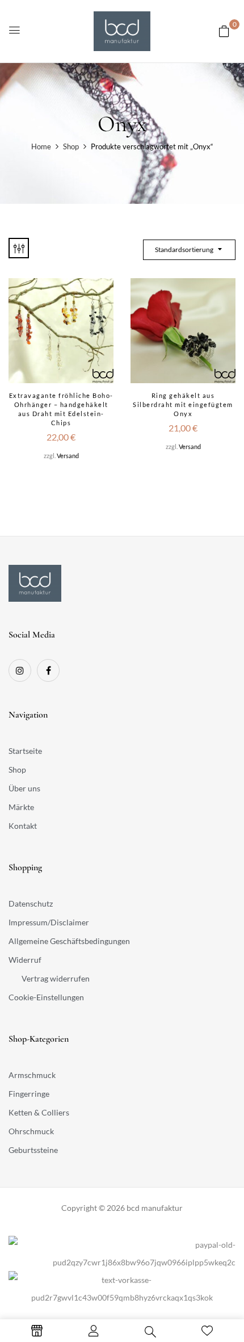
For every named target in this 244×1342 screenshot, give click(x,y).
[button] (224, 31)
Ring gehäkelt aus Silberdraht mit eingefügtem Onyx (183, 404)
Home (41, 146)
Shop (71, 146)
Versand (68, 455)
